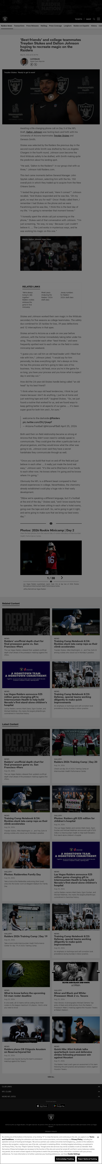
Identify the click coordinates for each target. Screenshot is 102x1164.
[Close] (98, 1137)
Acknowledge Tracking (65, 1159)
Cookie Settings (74, 1154)
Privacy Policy (77, 1139)
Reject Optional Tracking (87, 1159)
